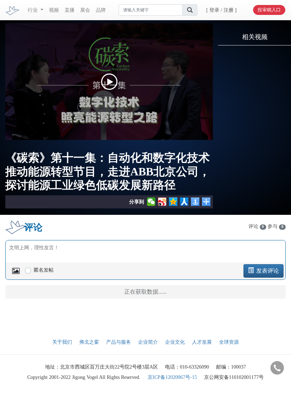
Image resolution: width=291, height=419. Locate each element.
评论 (256, 226)
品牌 (101, 10)
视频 (54, 10)
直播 (70, 10)
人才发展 (202, 342)
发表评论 (267, 271)
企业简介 (148, 342)
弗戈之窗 (89, 342)
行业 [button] (33, 10)
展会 (85, 10)
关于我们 (62, 342)
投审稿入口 (269, 9)
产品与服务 (118, 342)
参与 (275, 226)
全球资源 (229, 342)
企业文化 (175, 342)
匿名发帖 (44, 270)
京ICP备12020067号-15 (172, 377)
